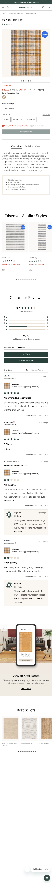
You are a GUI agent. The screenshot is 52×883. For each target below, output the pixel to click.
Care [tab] (38, 146)
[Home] (25, 7)
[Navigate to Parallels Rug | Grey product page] (15, 237)
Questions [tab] (21, 347)
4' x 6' (6, 120)
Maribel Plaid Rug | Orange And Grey (25, 387)
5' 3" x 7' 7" (17, 120)
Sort (28, 370)
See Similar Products (37, 126)
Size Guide (46, 114)
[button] (7, 23)
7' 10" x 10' (31, 120)
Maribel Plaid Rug (31, 13)
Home (4, 13)
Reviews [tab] (9, 347)
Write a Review (30, 361)
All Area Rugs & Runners (16, 13)
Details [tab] (29, 146)
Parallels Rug (6, 258)
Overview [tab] (16, 146)
